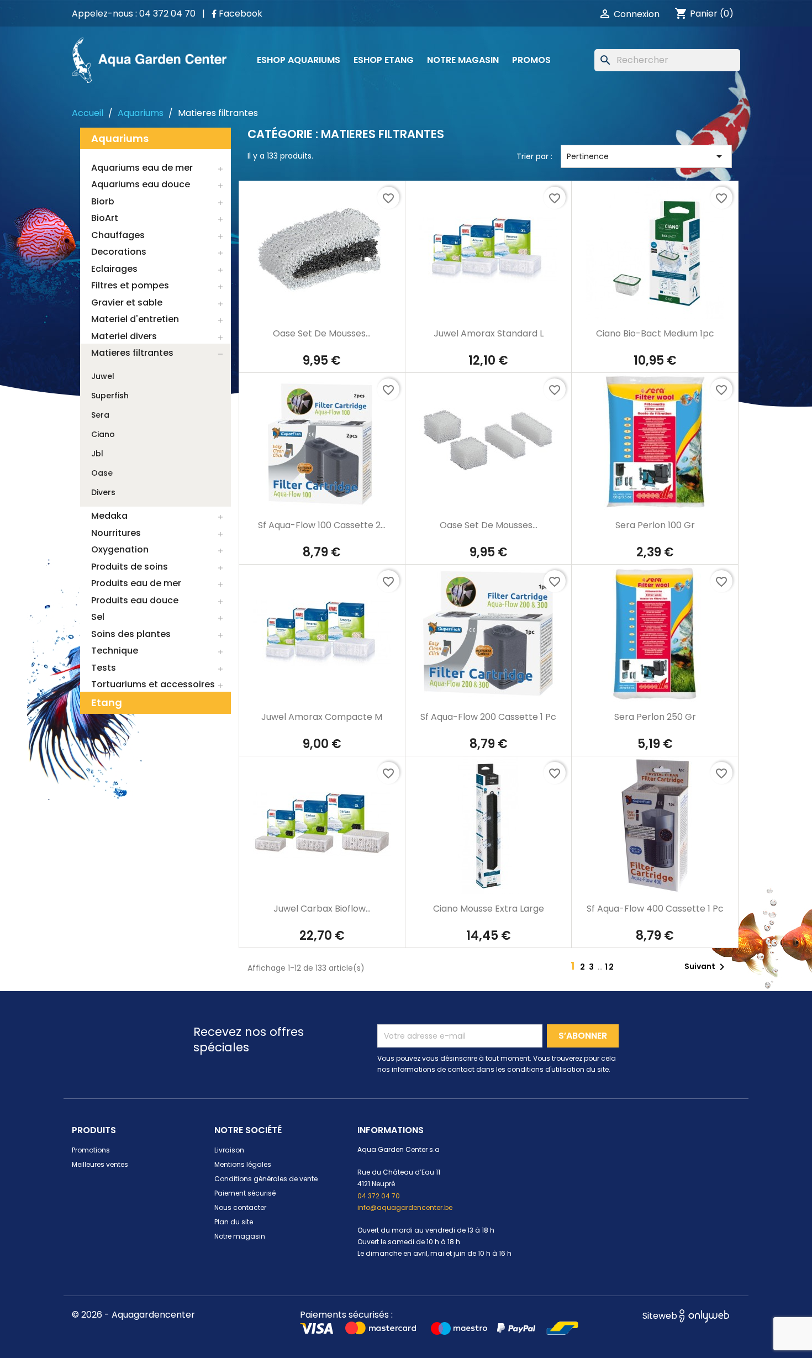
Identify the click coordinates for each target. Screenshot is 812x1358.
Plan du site (233, 1222)
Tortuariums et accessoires (153, 684)
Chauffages (118, 235)
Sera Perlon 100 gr (655, 525)
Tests (103, 667)
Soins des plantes (131, 634)
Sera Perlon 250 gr (655, 716)
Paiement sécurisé (245, 1193)
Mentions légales (242, 1164)
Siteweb (660, 1315)
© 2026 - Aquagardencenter (133, 1314)
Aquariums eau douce (140, 184)
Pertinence (646, 156)
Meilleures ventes (100, 1164)
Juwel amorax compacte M (321, 716)
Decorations (118, 251)
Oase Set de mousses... (322, 333)
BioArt (104, 218)
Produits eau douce (134, 600)
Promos (531, 60)
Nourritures (116, 533)
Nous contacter (240, 1207)
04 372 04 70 (378, 1196)
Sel (97, 616)
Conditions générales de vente (266, 1178)
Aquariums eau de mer (142, 167)
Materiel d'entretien (135, 319)
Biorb (102, 201)
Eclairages (114, 268)
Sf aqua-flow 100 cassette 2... (322, 525)
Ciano (103, 434)
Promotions (91, 1150)
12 (610, 966)
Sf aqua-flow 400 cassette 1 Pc (655, 908)
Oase (102, 472)
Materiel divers (124, 336)
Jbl (97, 453)
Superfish (110, 395)
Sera (100, 414)
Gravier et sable (126, 302)
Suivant (706, 966)
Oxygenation (120, 549)
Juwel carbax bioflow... (322, 908)
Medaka (109, 515)
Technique (114, 650)
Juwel (102, 376)
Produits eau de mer (136, 583)
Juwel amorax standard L (489, 333)
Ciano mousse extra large (488, 908)
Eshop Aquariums (298, 60)
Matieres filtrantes (132, 352)
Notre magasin (463, 60)
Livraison (229, 1150)
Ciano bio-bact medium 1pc (655, 333)
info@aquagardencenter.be (404, 1207)
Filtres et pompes (130, 285)
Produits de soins (129, 566)
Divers (103, 492)
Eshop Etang (384, 60)
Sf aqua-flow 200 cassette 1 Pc (488, 716)
